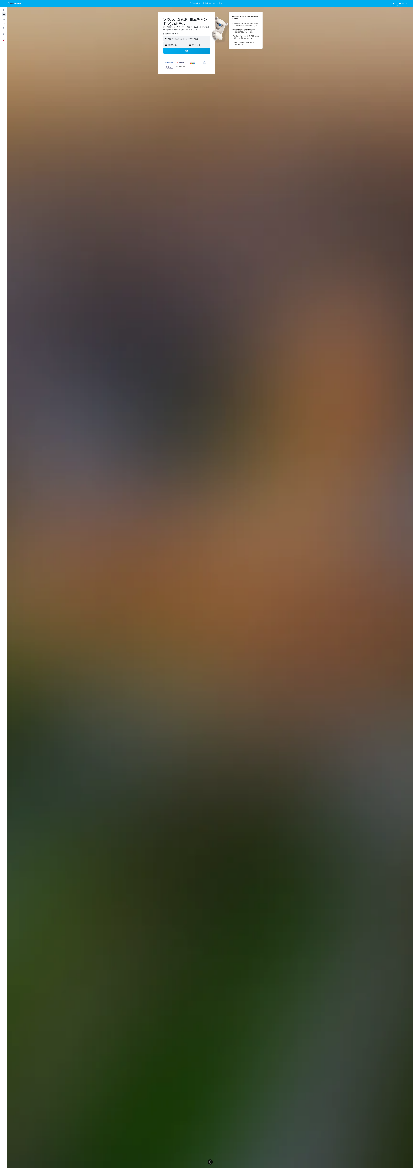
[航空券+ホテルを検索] (3, 23)
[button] (3, 3)
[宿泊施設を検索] (3, 14)
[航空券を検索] (3, 10)
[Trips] (3, 34)
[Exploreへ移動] (3, 28)
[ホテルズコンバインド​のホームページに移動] (14, 3)
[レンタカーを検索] (3, 19)
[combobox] (171, 34)
